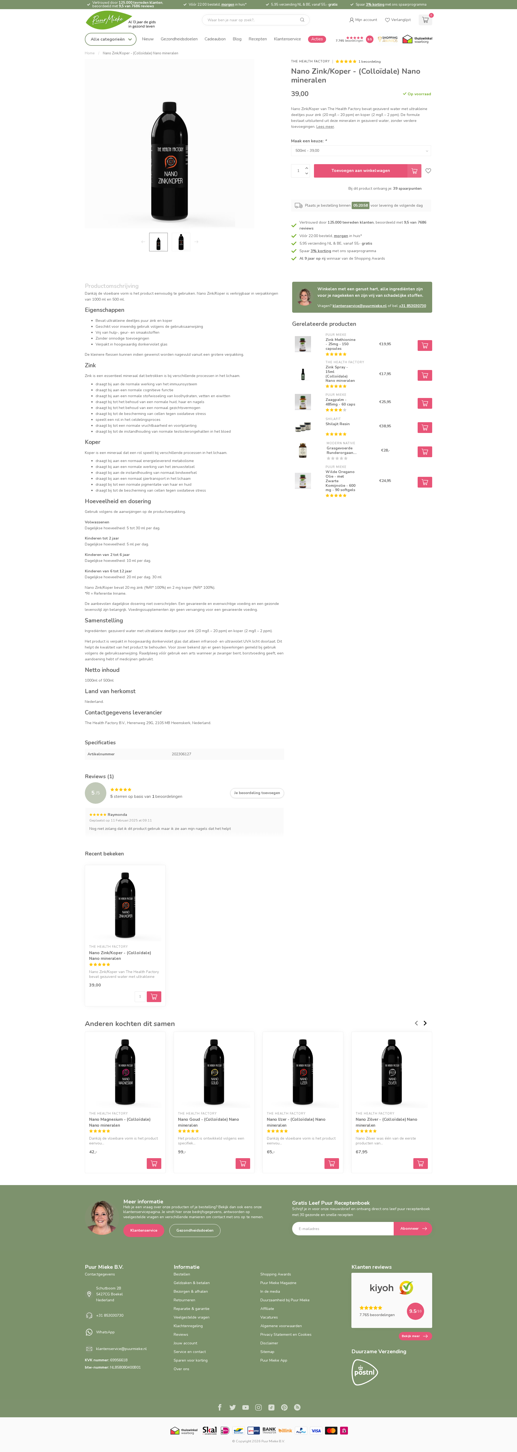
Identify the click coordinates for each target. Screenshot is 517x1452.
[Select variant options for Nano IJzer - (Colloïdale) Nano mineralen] (331, 1163)
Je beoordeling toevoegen (257, 793)
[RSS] (297, 1408)
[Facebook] (219, 1408)
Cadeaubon (215, 39)
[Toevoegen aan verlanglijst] (428, 171)
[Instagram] (258, 1408)
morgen (227, 4)
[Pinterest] (284, 1408)
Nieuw (148, 39)
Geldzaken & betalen (192, 1282)
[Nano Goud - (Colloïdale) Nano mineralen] (214, 1072)
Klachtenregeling (188, 1325)
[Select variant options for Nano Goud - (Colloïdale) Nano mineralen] (243, 1163)
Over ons (181, 1369)
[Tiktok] (271, 1408)
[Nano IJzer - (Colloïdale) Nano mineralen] (303, 1072)
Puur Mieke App (273, 1360)
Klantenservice (287, 39)
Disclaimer (269, 1343)
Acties (317, 39)
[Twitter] (232, 1408)
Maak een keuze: (309, 141)
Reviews (181, 1334)
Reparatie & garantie (191, 1308)
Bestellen (182, 1274)
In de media (270, 1291)
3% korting (375, 4)
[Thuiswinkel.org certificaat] (417, 39)
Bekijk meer (411, 1336)
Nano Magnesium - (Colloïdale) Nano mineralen (120, 1122)
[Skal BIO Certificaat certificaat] (209, 1430)
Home (90, 53)
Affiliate (267, 1308)
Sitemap (267, 1351)
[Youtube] (245, 1408)
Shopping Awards (275, 1274)
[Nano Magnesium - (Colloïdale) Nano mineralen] (125, 1072)
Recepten (258, 39)
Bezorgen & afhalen (191, 1291)
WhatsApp (105, 1332)
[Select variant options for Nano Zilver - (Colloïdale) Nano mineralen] (420, 1163)
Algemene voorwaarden (281, 1325)
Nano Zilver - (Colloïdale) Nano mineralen (386, 1122)
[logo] (125, 20)
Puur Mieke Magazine (278, 1282)
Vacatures (269, 1317)
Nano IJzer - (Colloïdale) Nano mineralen (296, 1122)
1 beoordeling (369, 61)
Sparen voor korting (191, 1360)
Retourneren (184, 1300)
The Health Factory (310, 61)
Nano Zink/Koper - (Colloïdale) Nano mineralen (140, 53)
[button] (363, 20)
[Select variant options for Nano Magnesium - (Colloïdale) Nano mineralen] (154, 1163)
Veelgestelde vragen (191, 1317)
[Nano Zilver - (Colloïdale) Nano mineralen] (392, 1072)
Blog (237, 39)
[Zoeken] (302, 20)
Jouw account (185, 1343)
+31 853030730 (412, 305)
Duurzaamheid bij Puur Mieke (285, 1300)
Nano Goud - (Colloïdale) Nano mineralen (208, 1122)
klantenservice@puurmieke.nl (360, 305)
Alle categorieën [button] (108, 39)
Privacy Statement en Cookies (286, 1334)
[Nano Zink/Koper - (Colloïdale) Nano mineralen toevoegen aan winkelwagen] (154, 996)
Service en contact (190, 1351)
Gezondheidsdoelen (179, 39)
